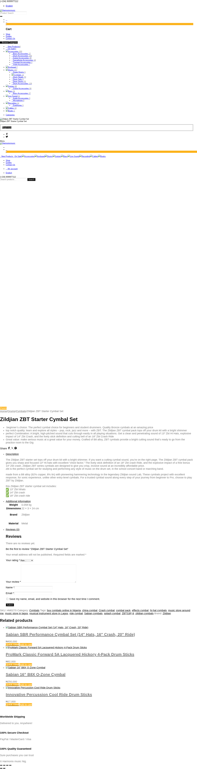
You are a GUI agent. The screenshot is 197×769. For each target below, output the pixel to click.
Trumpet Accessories (22, 62)
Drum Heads (19, 77)
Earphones (18, 105)
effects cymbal (140, 610)
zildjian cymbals (144, 613)
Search (31, 179)
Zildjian (167, 613)
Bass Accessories (22, 54)
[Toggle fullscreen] (4, 765)
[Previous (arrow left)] (1, 768)
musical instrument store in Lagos (48, 613)
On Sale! (11, 49)
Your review (13, 581)
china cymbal (89, 610)
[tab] (99, 475)
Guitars (12, 86)
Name (10, 587)
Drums (12, 70)
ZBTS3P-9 (128, 613)
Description (12, 454)
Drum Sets (18, 79)
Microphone (18, 100)
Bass (11, 91)
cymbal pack (123, 610)
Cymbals (19, 75)
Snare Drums (19, 72)
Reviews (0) (12, 529)
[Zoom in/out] (1, 765)
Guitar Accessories (22, 58)
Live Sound (14, 96)
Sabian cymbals (93, 613)
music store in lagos (16, 613)
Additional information (18, 501)
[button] (25, 644)
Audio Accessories (21, 98)
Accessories (15, 51)
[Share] (7, 765)
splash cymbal (112, 613)
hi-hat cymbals (158, 610)
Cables (12, 108)
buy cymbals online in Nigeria (64, 610)
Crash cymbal (107, 610)
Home (3, 411)
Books (11, 111)
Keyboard (13, 67)
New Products (13, 46)
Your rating (13, 560)
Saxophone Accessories (24, 60)
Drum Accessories (22, 56)
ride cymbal (76, 613)
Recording (13, 103)
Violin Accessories (21, 64)
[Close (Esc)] (10, 765)
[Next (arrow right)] (4, 768)
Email (10, 593)
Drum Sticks (19, 81)
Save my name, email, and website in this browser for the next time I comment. (54, 599)
